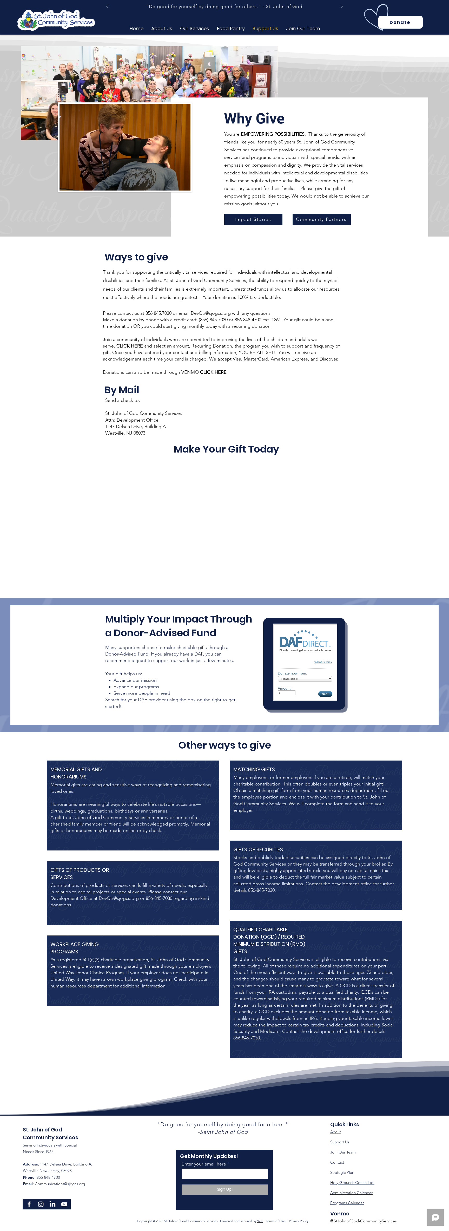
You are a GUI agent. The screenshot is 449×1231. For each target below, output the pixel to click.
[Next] (342, 6)
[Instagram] (40, 1204)
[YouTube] (64, 1204)
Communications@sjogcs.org (60, 1183)
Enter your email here (204, 1164)
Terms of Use (275, 1221)
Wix (260, 1221)
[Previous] (107, 6)
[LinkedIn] (52, 1204)
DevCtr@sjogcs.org (211, 313)
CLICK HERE (213, 372)
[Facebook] (29, 1204)
